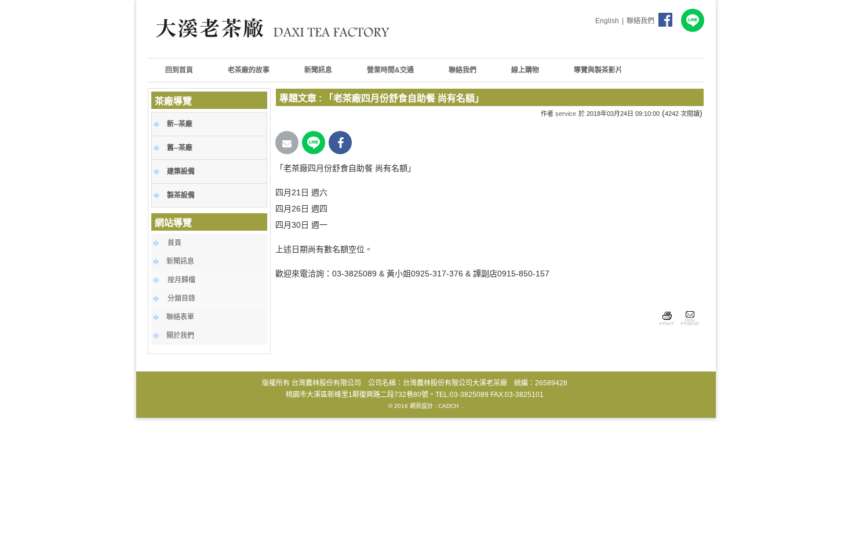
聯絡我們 (640, 21)
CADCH (448, 406)
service (565, 113)
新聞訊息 (180, 261)
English (607, 21)
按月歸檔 (181, 280)
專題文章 (297, 98)
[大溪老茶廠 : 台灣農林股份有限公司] (275, 49)
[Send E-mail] (286, 142)
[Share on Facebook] (340, 142)
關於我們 (180, 335)
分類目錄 (181, 298)
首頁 (174, 243)
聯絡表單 (180, 317)
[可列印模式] (667, 326)
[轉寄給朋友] (689, 326)
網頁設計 (421, 406)
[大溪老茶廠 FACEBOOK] (666, 18)
